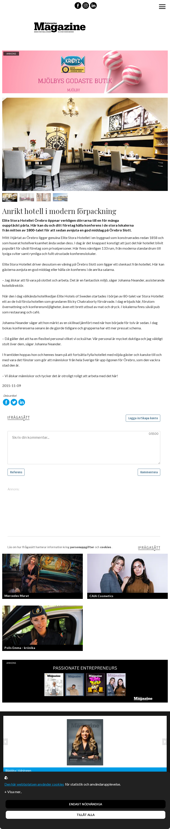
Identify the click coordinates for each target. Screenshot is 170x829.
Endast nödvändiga (85, 804)
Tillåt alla (86, 815)
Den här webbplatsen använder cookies (34, 784)
